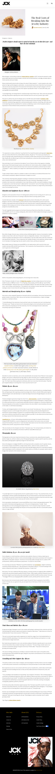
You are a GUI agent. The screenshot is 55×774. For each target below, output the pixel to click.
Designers (4, 38)
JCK (6, 3)
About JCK (8, 716)
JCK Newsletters (25, 716)
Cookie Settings (39, 723)
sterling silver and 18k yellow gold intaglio (17, 369)
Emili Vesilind (38, 27)
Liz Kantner (38, 564)
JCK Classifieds (24, 723)
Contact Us (8, 720)
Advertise (8, 723)
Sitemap (8, 726)
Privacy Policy (39, 716)
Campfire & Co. (6, 419)
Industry (10, 38)
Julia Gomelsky (33, 399)
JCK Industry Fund (25, 720)
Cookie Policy (39, 720)
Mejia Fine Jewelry (26, 281)
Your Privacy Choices (40, 726)
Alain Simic (49, 153)
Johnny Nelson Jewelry (28, 76)
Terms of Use (9, 729)
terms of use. (39, 770)
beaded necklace (9, 366)
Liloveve (21, 200)
